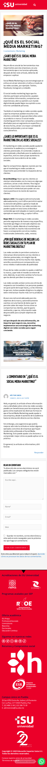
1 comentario (9, 51)
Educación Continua (9, 630)
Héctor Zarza (15, 395)
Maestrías (6, 626)
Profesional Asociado (10, 621)
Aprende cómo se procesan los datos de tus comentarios (23, 555)
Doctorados (6, 628)
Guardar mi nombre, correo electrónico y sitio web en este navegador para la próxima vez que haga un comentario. (22, 538)
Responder (38, 452)
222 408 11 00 (9, 705)
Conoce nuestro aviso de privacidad (16, 758)
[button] (34, 5)
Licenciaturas (7, 623)
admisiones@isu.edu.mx (14, 708)
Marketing (20, 51)
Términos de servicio (10, 760)
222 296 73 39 (21, 705)
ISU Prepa (6, 618)
